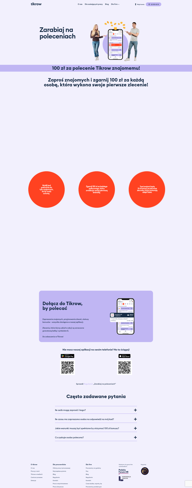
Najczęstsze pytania (59, 471)
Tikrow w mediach (36, 474)
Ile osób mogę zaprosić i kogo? (70, 410)
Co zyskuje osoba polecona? (69, 437)
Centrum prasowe (36, 477)
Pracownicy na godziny (93, 468)
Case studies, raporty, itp (94, 483)
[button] (96, 410)
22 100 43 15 (155, 4)
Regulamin (88, 384)
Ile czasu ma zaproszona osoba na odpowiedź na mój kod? (84, 419)
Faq (87, 471)
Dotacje (33, 480)
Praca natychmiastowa (60, 483)
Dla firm (114, 4)
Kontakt (55, 480)
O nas (80, 4)
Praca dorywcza (58, 486)
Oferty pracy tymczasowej (61, 468)
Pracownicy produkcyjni (94, 486)
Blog (107, 4)
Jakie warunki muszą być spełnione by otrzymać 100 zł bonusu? (87, 428)
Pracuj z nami (35, 471)
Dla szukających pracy (94, 4)
